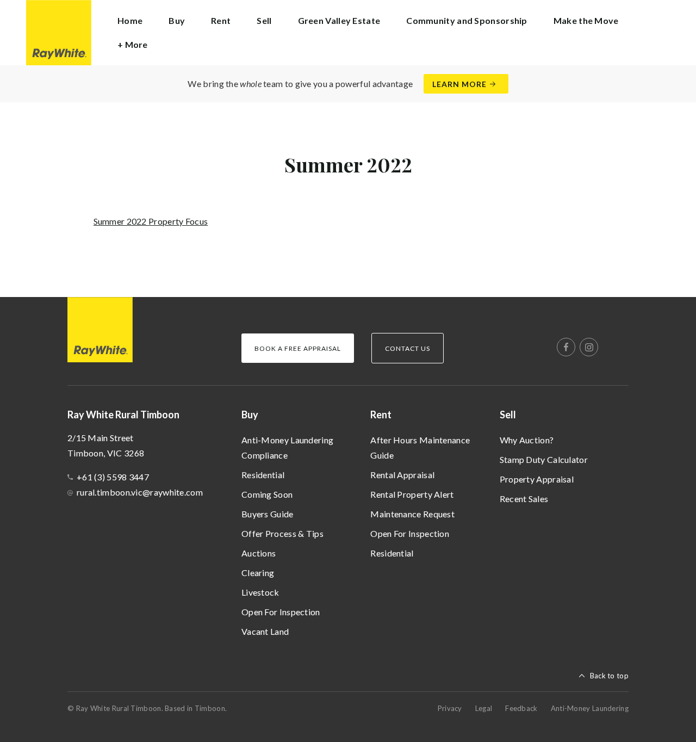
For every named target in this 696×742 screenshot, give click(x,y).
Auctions (258, 553)
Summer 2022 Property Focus (151, 221)
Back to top (609, 675)
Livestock (260, 592)
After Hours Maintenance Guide (420, 447)
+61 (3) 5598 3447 (113, 477)
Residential (262, 474)
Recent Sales (524, 498)
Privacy (450, 708)
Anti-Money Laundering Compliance (287, 447)
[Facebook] (566, 347)
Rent (380, 415)
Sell (508, 415)
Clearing (257, 572)
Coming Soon (267, 494)
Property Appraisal (537, 479)
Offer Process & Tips (282, 533)
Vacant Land (265, 631)
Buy (249, 415)
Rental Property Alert (411, 494)
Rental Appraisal (402, 474)
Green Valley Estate (339, 20)
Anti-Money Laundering (590, 708)
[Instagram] (589, 347)
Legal (484, 708)
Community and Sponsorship (466, 20)
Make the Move (586, 20)
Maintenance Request (412, 514)
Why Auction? (527, 440)
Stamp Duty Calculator (544, 459)
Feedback (521, 708)
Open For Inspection (280, 612)
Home (129, 20)
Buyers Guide (267, 514)
